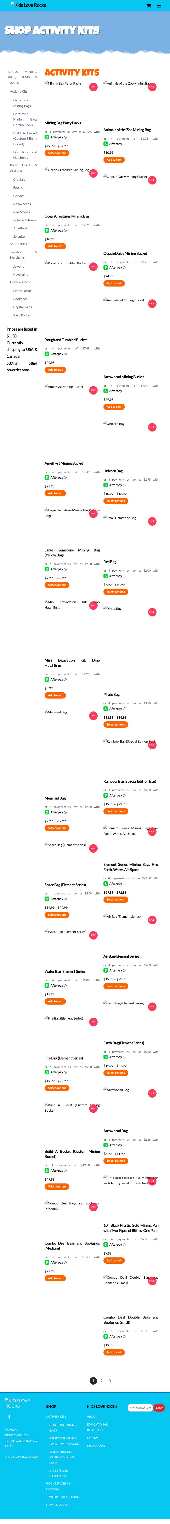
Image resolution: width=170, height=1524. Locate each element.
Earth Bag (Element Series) (123, 1043)
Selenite (19, 236)
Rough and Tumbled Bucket (66, 340)
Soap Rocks (21, 315)
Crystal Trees (22, 307)
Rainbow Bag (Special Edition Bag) (129, 781)
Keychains (20, 274)
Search (159, 1408)
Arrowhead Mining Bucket (123, 377)
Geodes (18, 196)
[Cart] (148, 5)
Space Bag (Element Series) (65, 885)
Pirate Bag (111, 694)
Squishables (18, 244)
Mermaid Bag (55, 798)
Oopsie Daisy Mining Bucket (125, 253)
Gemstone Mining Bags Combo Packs (25, 119)
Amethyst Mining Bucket (64, 463)
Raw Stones (21, 212)
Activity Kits (19, 91)
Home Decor (22, 291)
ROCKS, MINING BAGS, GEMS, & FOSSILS (22, 77)
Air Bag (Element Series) (121, 956)
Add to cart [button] (114, 159)
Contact (12, 1429)
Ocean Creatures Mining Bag (67, 216)
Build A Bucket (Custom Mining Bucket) (25, 138)
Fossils (18, 187)
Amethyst (20, 228)
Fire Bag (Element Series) (64, 1058)
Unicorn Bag (113, 471)
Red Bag (109, 562)
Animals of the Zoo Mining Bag (127, 130)
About (92, 1416)
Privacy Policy (17, 1435)
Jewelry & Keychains (62, 1496)
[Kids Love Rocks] (28, 5)
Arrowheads (22, 204)
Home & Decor (20, 282)
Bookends (20, 299)
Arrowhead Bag (115, 1131)
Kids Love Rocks (19, 1456)
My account (97, 1445)
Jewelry (18, 266)
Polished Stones (24, 220)
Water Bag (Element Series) (65, 971)
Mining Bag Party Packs (63, 123)
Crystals (19, 179)
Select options (57, 153)
